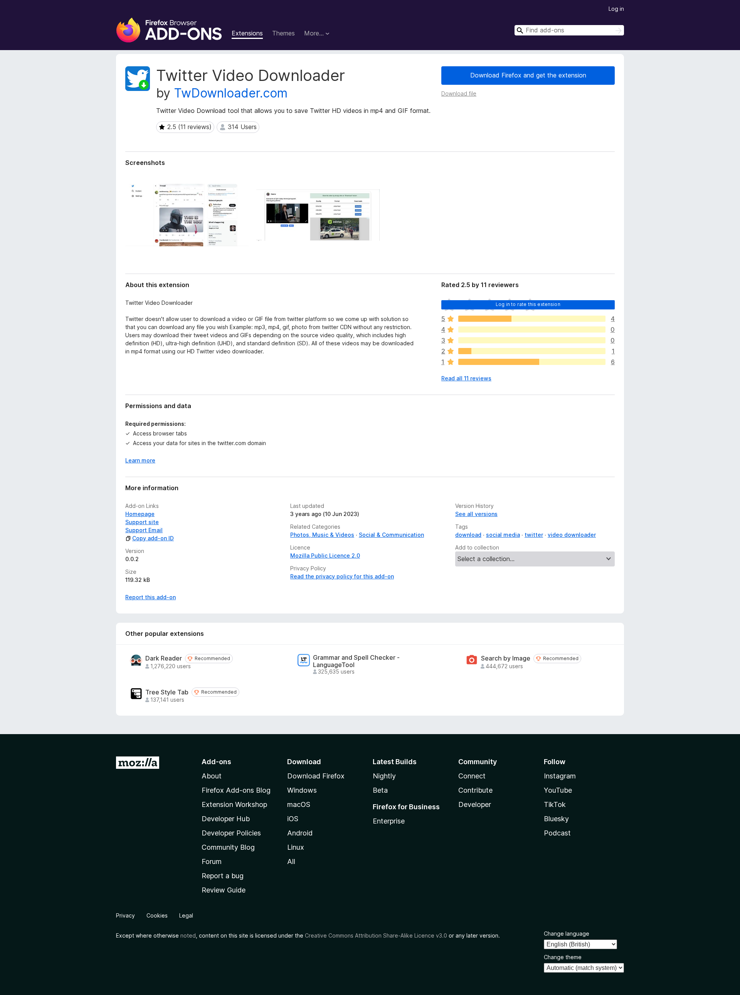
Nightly (384, 776)
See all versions (476, 514)
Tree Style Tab (166, 692)
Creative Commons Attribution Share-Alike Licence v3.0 (376, 935)
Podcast (557, 833)
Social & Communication (391, 534)
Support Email (144, 530)
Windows (302, 790)
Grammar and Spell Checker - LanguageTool (356, 661)
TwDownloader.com (231, 93)
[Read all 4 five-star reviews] (531, 319)
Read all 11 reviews (466, 378)
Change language (566, 933)
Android (300, 833)
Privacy (125, 915)
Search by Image (505, 658)
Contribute (475, 790)
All (291, 861)
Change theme (563, 957)
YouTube (558, 790)
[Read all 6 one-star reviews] (531, 362)
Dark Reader (163, 658)
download (468, 534)
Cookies (157, 915)
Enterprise (389, 821)
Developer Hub (226, 819)
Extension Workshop (234, 804)
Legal (186, 915)
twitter (534, 534)
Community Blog (228, 847)
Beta (380, 790)
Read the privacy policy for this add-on (342, 576)
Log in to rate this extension (528, 304)
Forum (212, 861)
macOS (298, 804)
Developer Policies (231, 833)
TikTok (555, 804)
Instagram (560, 776)
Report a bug (223, 876)
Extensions (247, 33)
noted (188, 935)
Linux (295, 847)
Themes (283, 33)
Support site (142, 522)
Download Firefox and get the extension (528, 75)
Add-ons (216, 762)
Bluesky (556, 819)
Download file (458, 93)
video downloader (572, 534)
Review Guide (224, 890)
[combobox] (569, 30)
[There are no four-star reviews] (531, 329)
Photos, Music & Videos (322, 534)
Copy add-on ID (153, 538)
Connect (472, 776)
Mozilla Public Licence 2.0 (325, 555)
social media (503, 534)
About (212, 776)
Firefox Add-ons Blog (236, 790)
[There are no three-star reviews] (531, 340)
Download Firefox (316, 776)
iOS (292, 819)
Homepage (140, 514)
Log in (616, 8)
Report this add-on (150, 597)
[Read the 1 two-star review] (531, 351)
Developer (474, 804)
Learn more (140, 460)
